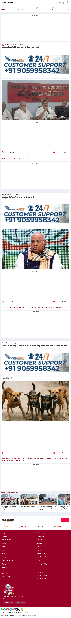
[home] (7, 2)
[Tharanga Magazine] (6, 526)
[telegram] (10, 609)
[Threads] (19, 609)
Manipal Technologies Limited (27, 615)
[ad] (36, 64)
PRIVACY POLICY (42, 576)
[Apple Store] (8, 602)
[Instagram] (13, 609)
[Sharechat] (22, 609)
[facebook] (4, 609)
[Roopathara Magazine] (23, 526)
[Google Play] (20, 602)
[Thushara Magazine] (40, 526)
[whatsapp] (1, 609)
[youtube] (7, 609)
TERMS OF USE (41, 578)
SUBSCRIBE (65, 520)
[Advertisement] (35, 29)
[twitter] (16, 609)
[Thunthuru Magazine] (57, 526)
